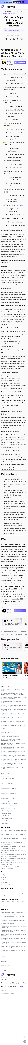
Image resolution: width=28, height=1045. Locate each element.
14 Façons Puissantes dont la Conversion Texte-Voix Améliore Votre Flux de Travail (13, 751)
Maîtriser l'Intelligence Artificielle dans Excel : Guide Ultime (14, 951)
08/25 (17, 902)
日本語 (24, 983)
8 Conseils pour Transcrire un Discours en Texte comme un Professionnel (13, 743)
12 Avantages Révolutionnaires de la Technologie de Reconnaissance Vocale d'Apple (13, 760)
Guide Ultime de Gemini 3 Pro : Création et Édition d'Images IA (13, 934)
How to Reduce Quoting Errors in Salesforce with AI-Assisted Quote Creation (13, 847)
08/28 (3, 902)
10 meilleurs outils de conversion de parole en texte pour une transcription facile (14, 697)
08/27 (8, 902)
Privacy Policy (4, 961)
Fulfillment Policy (5, 959)
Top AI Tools (4, 882)
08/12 (17, 905)
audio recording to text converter (9, 808)
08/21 (22, 902)
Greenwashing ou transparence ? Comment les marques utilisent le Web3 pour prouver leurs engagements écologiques (13, 922)
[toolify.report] (24, 1037)
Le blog (3, 875)
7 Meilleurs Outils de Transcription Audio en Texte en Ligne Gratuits (13, 710)
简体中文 (8, 983)
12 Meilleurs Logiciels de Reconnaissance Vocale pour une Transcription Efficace (13, 756)
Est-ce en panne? (5, 884)
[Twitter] (2, 970)
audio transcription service (7, 786)
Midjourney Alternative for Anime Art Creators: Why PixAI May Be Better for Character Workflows (13, 835)
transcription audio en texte (8, 776)
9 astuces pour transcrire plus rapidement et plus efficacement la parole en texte (13, 714)
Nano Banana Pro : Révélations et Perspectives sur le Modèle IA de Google (13, 930)
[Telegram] (5, 970)
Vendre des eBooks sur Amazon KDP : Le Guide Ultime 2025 (13, 938)
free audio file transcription (7, 781)
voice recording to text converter (9, 801)
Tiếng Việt (3, 990)
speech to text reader (6, 818)
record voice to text (6, 806)
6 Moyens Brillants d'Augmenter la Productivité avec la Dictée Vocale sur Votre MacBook (14, 735)
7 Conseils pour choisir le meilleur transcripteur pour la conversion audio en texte (12, 722)
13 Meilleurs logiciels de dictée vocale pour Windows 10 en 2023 (11, 718)
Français (21, 986)
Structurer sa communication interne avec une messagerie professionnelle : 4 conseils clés (12, 917)
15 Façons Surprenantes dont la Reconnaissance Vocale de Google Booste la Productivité (13, 706)
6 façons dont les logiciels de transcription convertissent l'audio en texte (11, 739)
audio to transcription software (8, 793)
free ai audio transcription (7, 783)
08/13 (13, 905)
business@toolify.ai (6, 968)
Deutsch (15, 986)
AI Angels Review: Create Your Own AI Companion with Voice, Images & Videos (13, 859)
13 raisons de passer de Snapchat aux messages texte (13, 689)
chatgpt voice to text (6, 813)
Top (25, 1041)
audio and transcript (6, 796)
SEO (21, 205)
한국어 (19, 983)
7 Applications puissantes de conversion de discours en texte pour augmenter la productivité (13, 693)
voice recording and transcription (9, 811)
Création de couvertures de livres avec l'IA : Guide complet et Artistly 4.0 (13, 947)
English (3, 983)
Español (10, 986)
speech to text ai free (6, 821)
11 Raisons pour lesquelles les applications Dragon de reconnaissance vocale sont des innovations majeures (13, 727)
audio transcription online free (8, 788)
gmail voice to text (5, 816)
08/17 (8, 905)
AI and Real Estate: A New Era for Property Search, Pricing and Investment (14, 863)
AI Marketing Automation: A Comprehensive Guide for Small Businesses (13, 831)
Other (5, 895)
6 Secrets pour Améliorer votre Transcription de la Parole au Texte (13, 731)
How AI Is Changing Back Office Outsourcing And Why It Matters (13, 851)
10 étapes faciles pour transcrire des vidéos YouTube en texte (12, 768)
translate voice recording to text (9, 803)
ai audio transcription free (7, 798)
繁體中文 (14, 983)
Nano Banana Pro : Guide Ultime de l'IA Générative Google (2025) (13, 926)
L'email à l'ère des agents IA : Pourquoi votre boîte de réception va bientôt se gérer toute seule (13, 913)
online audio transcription (7, 778)
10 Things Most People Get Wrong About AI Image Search (13, 839)
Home (2, 12)
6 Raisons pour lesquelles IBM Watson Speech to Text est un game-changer (13, 747)
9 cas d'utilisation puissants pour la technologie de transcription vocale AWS (13, 764)
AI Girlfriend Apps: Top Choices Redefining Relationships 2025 (11, 843)
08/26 (13, 902)
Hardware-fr (4, 880)
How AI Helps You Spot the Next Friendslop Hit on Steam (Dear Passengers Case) (13, 855)
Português (3, 986)
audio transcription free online (8, 791)
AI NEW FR (8, 12)
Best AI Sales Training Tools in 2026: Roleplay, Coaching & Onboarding (12, 867)
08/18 (3, 905)
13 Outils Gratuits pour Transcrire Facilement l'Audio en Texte (12, 701)
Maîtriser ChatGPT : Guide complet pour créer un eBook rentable (13, 943)
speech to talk (4, 823)
